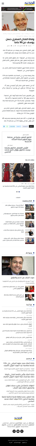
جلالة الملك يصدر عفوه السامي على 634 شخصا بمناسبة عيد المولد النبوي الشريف (18, 187)
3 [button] (16, 191)
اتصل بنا (10, 442)
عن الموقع (24, 442)
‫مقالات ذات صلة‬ (29, 160)
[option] (18, 176)
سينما (30, 36)
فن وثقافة (27, 34)
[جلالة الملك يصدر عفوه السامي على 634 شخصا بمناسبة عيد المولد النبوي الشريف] (18, 172)
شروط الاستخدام (17, 442)
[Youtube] (18, 431)
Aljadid (29, 46)
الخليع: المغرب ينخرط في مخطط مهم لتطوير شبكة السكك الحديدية (19, 138)
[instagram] (14, 431)
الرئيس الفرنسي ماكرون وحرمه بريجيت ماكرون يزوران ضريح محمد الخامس (17, 149)
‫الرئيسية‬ (32, 34)
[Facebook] (22, 431)
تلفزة (23, 34)
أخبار (4, 181)
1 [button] (19, 191)
